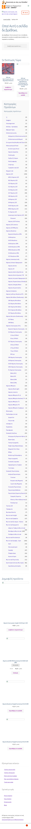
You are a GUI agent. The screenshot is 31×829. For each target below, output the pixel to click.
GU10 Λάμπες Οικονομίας (15, 363)
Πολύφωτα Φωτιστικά (14, 534)
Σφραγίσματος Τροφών (15, 465)
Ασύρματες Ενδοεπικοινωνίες (16, 136)
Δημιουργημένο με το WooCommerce (12, 819)
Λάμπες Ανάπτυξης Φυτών (15, 272)
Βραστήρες (11, 439)
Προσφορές (9, 430)
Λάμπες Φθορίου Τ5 (13, 401)
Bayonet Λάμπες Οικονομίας (16, 329)
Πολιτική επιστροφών (10, 776)
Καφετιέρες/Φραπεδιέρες (15, 446)
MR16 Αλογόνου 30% (14, 250)
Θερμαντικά (9, 171)
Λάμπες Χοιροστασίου (14, 288)
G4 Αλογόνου (12, 237)
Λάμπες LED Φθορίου (12, 228)
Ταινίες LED (9, 506)
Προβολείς (9, 427)
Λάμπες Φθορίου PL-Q (14, 395)
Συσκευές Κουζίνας (11, 433)
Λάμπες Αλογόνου (11, 231)
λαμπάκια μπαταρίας (14, 566)
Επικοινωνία (7, 802)
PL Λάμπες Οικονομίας (14, 370)
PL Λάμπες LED (12, 212)
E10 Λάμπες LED (12, 183)
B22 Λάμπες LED (12, 180)
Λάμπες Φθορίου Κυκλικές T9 (16, 398)
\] (6, 117)
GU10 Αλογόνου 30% (14, 247)
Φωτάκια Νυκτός (11, 512)
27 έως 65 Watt (14, 348)
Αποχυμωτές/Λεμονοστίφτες (16, 436)
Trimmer (12, 477)
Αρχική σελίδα (6, 19)
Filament (13, 218)
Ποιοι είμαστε (8, 795)
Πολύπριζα (11, 155)
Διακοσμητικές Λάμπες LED (16, 215)
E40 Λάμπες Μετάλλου (14, 300)
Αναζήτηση (15, 826)
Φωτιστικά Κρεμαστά (12, 525)
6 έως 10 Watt (14, 338)
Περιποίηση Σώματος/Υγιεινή (16, 493)
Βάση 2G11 (13, 373)
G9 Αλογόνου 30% (13, 243)
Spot (9, 544)
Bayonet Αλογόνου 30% (15, 234)
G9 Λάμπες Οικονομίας (14, 360)
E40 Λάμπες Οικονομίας (15, 357)
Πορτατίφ (11, 420)
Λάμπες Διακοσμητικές (12, 259)
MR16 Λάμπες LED (13, 209)
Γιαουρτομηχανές (13, 442)
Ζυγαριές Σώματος (15, 496)
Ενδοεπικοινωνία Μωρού (15, 139)
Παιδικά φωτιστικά (11, 414)
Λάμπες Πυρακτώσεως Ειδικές (16, 281)
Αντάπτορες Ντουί (13, 149)
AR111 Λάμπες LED (13, 177)
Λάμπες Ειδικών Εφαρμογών (14, 262)
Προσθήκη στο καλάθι (23, 94)
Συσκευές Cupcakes (13, 461)
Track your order (8, 782)
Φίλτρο (12, 354)
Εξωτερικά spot (12, 547)
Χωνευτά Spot (12, 556)
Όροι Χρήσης (7, 799)
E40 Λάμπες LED (12, 196)
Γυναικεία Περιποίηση (14, 487)
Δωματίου (11, 417)
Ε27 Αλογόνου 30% (13, 256)
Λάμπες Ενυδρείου (11, 291)
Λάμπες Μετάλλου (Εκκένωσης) (15, 297)
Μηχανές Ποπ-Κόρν (14, 449)
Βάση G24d (13, 379)
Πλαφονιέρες (12, 553)
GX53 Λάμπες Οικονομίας (15, 367)
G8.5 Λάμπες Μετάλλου (14, 307)
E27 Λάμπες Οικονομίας (15, 341)
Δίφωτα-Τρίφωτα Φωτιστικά (16, 528)
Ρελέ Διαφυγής (12, 161)
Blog (5, 805)
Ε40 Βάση (11, 322)
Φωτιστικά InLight (11, 515)
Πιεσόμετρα (13, 503)
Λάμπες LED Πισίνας (14, 221)
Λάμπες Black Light (13, 389)
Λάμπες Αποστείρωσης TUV (16, 275)
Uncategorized (10, 123)
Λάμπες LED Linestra (12, 224)
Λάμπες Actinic (12, 266)
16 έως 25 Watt (14, 344)
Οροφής (10, 550)
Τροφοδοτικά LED (13, 167)
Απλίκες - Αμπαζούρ (12, 126)
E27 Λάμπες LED (12, 193)
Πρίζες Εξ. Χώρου (13, 158)
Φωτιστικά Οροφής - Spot (13, 540)
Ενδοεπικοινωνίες (11, 133)
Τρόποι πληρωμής (9, 772)
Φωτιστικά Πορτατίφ (12, 559)
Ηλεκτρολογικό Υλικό (12, 145)
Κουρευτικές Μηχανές (16, 480)
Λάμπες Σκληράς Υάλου (14, 284)
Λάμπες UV (11, 269)
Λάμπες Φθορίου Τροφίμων (16, 408)
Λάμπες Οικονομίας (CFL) (13, 326)
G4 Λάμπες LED (12, 199)
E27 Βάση (11, 319)
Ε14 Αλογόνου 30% (13, 253)
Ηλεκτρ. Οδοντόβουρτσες (17, 499)
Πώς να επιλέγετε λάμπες (11, 779)
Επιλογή (15, 673)
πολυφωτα (9, 423)
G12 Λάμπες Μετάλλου (14, 303)
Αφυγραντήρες (10, 130)
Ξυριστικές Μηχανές (16, 484)
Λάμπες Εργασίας (13, 152)
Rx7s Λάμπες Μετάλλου (14, 310)
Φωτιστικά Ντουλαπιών (13, 537)
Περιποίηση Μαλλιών (14, 490)
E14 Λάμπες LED (12, 190)
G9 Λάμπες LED (12, 202)
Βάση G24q (13, 382)
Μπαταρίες (9, 411)
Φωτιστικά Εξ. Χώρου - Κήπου (14, 521)
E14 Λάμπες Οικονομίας (15, 332)
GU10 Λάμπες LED (13, 205)
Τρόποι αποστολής (9, 769)
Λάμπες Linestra (13, 392)
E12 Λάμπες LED (12, 186)
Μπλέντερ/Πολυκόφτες (15, 455)
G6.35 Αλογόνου (12, 240)
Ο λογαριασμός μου (5, 826)
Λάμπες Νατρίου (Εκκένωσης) (14, 316)
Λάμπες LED (9, 174)
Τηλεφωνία (9, 509)
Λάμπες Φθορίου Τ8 (13, 405)
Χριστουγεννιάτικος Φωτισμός (15, 563)
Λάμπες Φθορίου (11, 386)
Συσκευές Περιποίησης (12, 471)
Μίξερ (10, 452)
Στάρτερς (11, 164)
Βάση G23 (13, 376)
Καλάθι (24, 825)
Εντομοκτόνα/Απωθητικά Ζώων (15, 142)
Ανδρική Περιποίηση (14, 474)
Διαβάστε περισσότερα (8, 88)
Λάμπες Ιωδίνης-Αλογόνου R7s (14, 294)
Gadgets (8, 120)
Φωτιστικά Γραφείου (12, 518)
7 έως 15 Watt (14, 351)
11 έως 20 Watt (14, 335)
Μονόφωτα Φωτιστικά (14, 531)
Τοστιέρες (11, 468)
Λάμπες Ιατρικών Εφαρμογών (16, 278)
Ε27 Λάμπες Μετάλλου (14, 313)
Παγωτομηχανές (13, 458)
